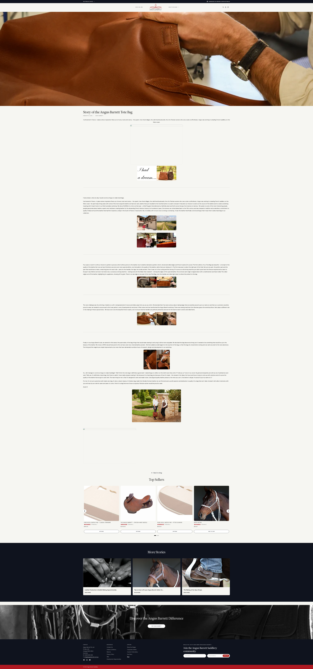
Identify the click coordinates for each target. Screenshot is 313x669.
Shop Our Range (131, 647)
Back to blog (157, 473)
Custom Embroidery (132, 652)
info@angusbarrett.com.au (91, 657)
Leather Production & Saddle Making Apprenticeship (100, 590)
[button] (174, 7)
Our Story (129, 654)
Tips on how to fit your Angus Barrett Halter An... (148, 590)
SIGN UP (226, 655)
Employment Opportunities (114, 659)
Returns (109, 652)
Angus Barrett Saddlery (92, 667)
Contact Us (110, 647)
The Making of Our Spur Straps (193, 590)
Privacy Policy (110, 654)
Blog (128, 656)
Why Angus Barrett (156, 626)
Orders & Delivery (111, 649)
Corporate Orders (132, 649)
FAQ (108, 656)
